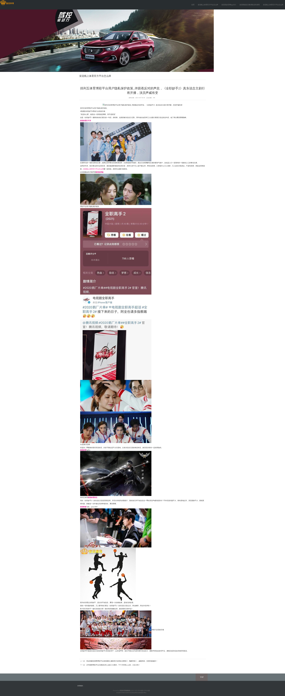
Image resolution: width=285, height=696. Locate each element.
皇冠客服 (139, 692)
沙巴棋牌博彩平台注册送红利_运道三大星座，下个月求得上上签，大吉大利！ (113, 665)
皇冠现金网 (133, 692)
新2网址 (144, 692)
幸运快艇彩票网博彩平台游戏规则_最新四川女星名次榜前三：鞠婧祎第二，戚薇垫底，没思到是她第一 (121, 661)
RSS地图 (140, 690)
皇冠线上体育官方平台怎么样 (208, 5)
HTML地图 (146, 690)
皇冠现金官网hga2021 (228, 5)
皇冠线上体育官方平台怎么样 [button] (273, 5)
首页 (192, 5)
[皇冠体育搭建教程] (7, 2)
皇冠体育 (127, 692)
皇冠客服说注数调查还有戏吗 (249, 5)
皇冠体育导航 (120, 692)
